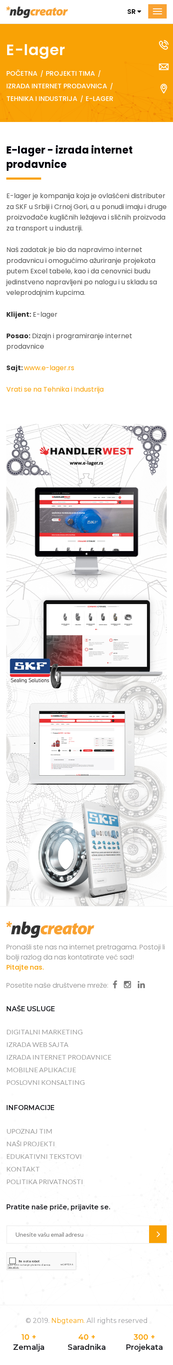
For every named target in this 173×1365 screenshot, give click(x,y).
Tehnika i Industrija (41, 98)
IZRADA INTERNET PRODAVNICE (58, 1057)
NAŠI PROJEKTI (30, 1144)
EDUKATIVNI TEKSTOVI (44, 1156)
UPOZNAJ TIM (29, 1131)
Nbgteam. (68, 1321)
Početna (21, 73)
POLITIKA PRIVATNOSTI (44, 1181)
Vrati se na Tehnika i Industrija (55, 389)
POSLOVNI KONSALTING (45, 1082)
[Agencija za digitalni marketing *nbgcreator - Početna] (37, 11)
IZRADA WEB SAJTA (37, 1044)
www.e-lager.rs (49, 368)
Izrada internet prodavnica (56, 86)
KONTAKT (23, 1169)
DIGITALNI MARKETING (44, 1032)
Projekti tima (70, 73)
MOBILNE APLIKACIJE (41, 1069)
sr (132, 11)
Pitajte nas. (25, 967)
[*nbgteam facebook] (115, 985)
